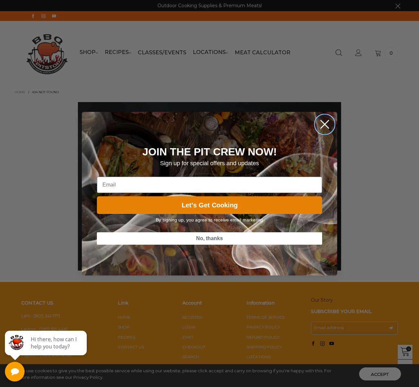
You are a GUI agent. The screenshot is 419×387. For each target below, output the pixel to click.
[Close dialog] (325, 124)
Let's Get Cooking (210, 205)
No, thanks (209, 238)
